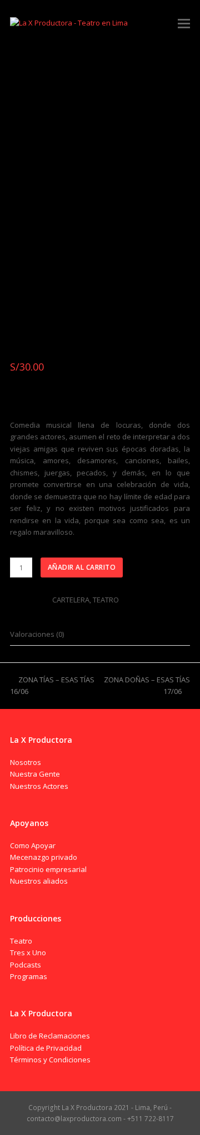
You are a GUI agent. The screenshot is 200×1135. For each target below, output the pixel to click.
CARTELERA (70, 600)
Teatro (21, 941)
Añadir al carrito (82, 567)
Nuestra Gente (35, 774)
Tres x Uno (28, 952)
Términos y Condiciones (50, 1060)
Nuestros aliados (39, 881)
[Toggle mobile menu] (184, 22)
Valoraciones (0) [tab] (37, 634)
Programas (28, 976)
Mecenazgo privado (43, 857)
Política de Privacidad (46, 1048)
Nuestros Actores (39, 786)
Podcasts (25, 965)
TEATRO (106, 600)
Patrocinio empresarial (48, 869)
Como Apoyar (33, 845)
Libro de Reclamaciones (50, 1036)
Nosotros (25, 762)
